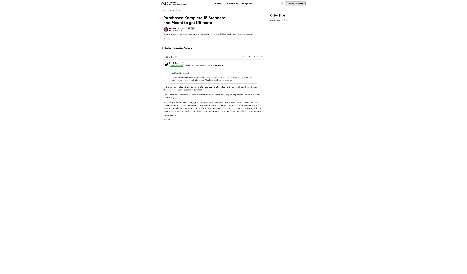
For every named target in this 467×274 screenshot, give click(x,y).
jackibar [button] (172, 28)
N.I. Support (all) (204, 102)
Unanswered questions (287, 20)
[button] (165, 29)
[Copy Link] (180, 31)
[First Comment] (192, 28)
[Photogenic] (189, 28)
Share (166, 39)
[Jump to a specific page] (261, 57)
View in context (169, 115)
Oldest (173, 57)
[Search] (282, 3)
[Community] (174, 3)
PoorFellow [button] (174, 63)
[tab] (166, 48)
